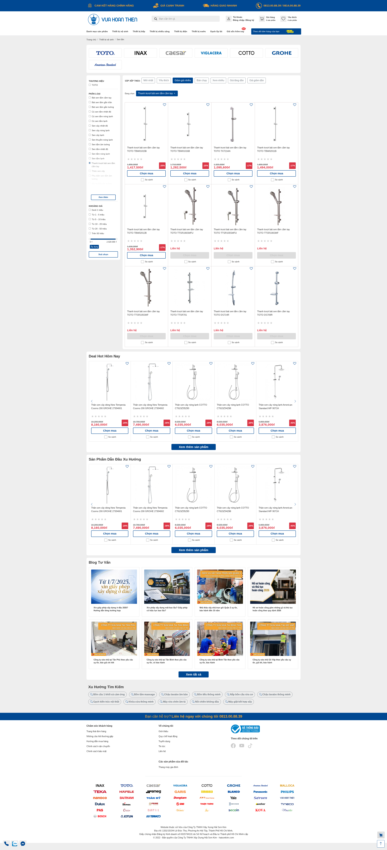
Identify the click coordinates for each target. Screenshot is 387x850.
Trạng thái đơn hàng (96, 731)
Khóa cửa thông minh (141, 701)
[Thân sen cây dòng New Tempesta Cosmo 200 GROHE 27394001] (109, 382)
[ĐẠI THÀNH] (126, 797)
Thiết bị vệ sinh (106, 39)
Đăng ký (250, 20)
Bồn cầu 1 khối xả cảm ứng (109, 694)
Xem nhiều (218, 80)
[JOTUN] (126, 816)
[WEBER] (260, 803)
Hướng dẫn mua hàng (97, 741)
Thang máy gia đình (168, 767)
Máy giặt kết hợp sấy (240, 701)
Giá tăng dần (237, 80)
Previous (92, 401)
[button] (103, 197)
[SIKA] (207, 810)
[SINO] (180, 803)
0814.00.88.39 (292, 5)
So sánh (149, 180)
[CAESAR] (153, 785)
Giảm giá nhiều (183, 80)
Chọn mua (146, 173)
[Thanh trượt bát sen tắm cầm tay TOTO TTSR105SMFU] (233, 206)
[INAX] (99, 785)
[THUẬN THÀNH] (207, 803)
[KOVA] (260, 810)
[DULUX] (99, 803)
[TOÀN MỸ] (153, 797)
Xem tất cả (193, 674)
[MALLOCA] (287, 785)
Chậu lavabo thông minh (276, 694)
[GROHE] (233, 785)
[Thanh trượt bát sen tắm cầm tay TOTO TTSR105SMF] (146, 288)
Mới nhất (148, 80)
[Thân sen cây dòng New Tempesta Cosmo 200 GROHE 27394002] (151, 382)
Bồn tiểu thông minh (209, 694)
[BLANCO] (233, 791)
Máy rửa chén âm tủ (174, 701)
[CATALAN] (126, 810)
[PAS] (99, 810)
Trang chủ (91, 39)
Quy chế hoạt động (168, 736)
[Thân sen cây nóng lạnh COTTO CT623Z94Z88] (235, 382)
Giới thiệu (163, 731)
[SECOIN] (233, 810)
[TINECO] (287, 803)
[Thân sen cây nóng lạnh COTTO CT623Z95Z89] (193, 382)
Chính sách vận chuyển (98, 746)
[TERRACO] (153, 816)
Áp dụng (94, 247)
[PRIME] (153, 803)
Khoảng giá (95, 206)
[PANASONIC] (260, 791)
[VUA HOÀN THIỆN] (287, 797)
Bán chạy (202, 80)
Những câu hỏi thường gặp (99, 736)
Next (295, 401)
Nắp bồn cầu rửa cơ (241, 694)
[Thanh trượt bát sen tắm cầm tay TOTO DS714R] (233, 288)
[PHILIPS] (287, 791)
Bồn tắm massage (144, 694)
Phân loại (94, 94)
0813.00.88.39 (272, 5)
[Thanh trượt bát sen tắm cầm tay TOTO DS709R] (276, 288)
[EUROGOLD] (207, 791)
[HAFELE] (126, 791)
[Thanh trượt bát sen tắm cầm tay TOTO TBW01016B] (189, 124)
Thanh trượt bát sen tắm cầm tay (155, 93)
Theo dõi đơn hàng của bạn (266, 31)
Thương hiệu (96, 81)
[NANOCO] (99, 797)
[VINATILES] (287, 810)
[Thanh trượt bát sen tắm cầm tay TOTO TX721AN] (233, 124)
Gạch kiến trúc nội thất (106, 701)
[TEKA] (99, 791)
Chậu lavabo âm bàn (176, 694)
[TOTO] (126, 785)
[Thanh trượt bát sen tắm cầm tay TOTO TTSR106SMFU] (189, 206)
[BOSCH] (99, 816)
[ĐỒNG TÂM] (180, 797)
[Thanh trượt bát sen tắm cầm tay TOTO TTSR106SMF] (276, 206)
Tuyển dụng (164, 741)
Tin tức (162, 746)
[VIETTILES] (180, 810)
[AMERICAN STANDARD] (260, 785)
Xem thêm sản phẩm (193, 447)
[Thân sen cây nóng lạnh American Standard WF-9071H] (277, 382)
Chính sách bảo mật (96, 751)
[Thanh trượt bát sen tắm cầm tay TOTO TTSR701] (189, 288)
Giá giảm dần (256, 80)
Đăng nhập (238, 20)
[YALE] (233, 797)
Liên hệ (162, 751)
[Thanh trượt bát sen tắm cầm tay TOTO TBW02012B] (146, 206)
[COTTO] (207, 785)
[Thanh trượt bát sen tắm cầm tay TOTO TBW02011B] (276, 124)
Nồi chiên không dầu (206, 701)
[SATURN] (260, 797)
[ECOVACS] (233, 803)
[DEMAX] (126, 803)
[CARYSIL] (153, 810)
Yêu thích (164, 80)
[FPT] (207, 797)
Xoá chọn (103, 254)
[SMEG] (153, 791)
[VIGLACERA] (180, 785)
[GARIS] (180, 791)
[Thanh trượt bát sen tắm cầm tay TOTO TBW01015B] (146, 124)
